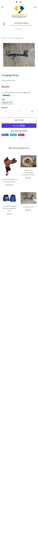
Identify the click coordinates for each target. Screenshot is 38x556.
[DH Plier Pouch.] (28, 198)
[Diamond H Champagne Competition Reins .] (28, 161)
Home (3, 38)
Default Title (7, 103)
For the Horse (10, 38)
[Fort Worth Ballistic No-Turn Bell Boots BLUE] (10, 197)
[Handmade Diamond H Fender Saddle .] (10, 165)
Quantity (5, 108)
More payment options (19, 131)
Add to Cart (19, 120)
